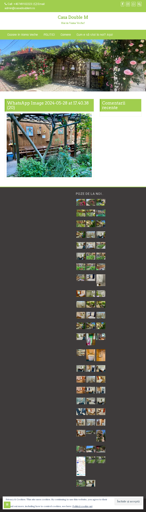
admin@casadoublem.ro (20, 8)
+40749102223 (23, 4)
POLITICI (49, 34)
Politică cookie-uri (82, 506)
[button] (81, 202)
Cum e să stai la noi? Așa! (95, 34)
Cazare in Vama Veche (22, 34)
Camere (66, 34)
